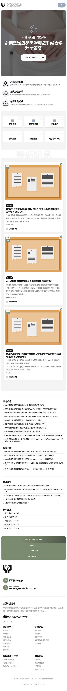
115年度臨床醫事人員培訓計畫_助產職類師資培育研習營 (25, 424)
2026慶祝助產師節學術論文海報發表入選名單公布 (29, 281)
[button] (62, 5)
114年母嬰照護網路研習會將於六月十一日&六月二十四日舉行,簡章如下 (29, 469)
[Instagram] (4, 621)
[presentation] (6, 43)
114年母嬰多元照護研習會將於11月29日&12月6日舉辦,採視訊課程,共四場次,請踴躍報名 (34, 464)
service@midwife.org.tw (22, 588)
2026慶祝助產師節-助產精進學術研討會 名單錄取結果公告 (26, 428)
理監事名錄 (7, 640)
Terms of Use (39, 684)
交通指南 (6, 650)
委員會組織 (7, 643)
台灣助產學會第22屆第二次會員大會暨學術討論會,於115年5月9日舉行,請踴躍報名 (33, 355)
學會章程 (6, 647)
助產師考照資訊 (8, 660)
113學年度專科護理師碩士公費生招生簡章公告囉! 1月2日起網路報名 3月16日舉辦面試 (34, 490)
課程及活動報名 (32, 557)
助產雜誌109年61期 (11, 521)
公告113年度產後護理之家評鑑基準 (17, 503)
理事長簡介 (7, 637)
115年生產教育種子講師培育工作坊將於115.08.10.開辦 (23, 420)
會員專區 (32, 546)
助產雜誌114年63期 (12, 513)
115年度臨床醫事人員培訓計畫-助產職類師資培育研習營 (24, 405)
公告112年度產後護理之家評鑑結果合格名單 (20, 499)
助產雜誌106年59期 (12, 528)
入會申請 (38, 630)
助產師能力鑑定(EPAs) (11, 666)
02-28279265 (16, 581)
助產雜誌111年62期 (11, 517)
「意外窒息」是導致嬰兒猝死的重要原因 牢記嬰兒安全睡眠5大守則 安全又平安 (33, 495)
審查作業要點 (39, 663)
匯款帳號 (38, 643)
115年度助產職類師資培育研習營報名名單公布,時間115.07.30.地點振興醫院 (31, 409)
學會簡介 (6, 634)
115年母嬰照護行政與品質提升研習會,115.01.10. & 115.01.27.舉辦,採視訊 (29, 459)
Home (5, 630)
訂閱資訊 (38, 666)
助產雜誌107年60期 (12, 525)
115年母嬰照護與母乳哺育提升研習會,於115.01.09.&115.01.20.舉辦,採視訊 (29, 455)
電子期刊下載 (39, 669)
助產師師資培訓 (8, 663)
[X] (8, 621)
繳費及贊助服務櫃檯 (42, 640)
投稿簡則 (38, 660)
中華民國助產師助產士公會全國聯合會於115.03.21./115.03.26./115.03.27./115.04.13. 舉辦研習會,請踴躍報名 (34, 440)
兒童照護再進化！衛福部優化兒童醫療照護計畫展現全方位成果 (27, 486)
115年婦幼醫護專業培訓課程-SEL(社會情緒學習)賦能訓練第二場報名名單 (30, 413)
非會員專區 (32, 550)
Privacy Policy (27, 684)
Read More (10, 225)
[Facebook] (11, 621)
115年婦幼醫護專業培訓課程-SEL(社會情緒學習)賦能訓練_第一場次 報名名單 (33, 210)
